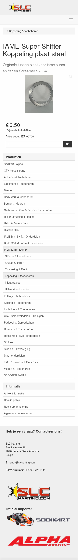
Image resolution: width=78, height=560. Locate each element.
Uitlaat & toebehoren (17, 289)
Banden (8, 190)
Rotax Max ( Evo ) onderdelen (22, 336)
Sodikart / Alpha (13, 164)
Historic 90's (11, 230)
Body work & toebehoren (19, 197)
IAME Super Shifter (15, 250)
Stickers (8, 342)
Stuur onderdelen (14, 355)
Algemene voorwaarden (18, 413)
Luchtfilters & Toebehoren (19, 309)
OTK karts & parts (14, 170)
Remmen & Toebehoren (18, 329)
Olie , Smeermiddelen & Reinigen (24, 316)
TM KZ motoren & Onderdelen (22, 362)
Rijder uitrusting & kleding (19, 217)
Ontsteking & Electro (17, 269)
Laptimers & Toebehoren (19, 184)
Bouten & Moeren (14, 203)
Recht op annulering (16, 406)
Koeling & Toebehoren (17, 303)
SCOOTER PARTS (15, 375)
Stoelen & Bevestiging (17, 349)
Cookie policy (12, 400)
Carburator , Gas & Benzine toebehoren (28, 210)
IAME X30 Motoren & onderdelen (24, 243)
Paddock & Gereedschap (19, 322)
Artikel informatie (14, 393)
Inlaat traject (12, 282)
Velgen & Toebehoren (17, 369)
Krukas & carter (14, 263)
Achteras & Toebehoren (18, 177)
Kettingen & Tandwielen (18, 296)
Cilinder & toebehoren (18, 256)
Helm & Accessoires (16, 223)
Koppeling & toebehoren (19, 276)
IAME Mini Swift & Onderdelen (22, 236)
